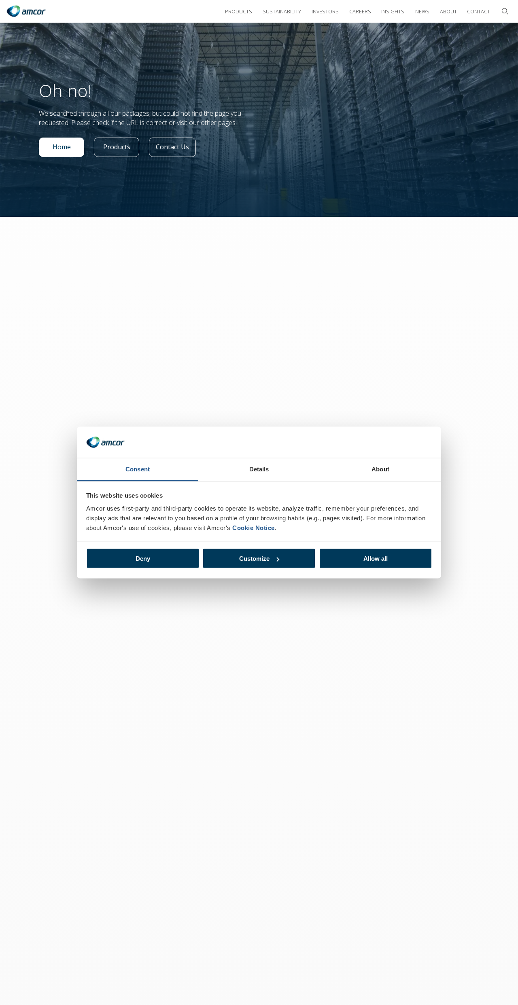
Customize (254, 558)
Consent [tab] (137, 468)
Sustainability (282, 11)
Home (68, 148)
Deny (143, 558)
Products (238, 11)
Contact (478, 11)
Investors (325, 11)
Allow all (375, 558)
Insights (392, 11)
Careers (360, 11)
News (422, 11)
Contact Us (175, 148)
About (448, 11)
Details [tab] (259, 468)
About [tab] (380, 468)
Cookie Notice (253, 527)
